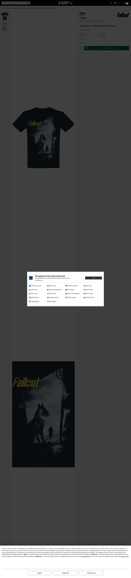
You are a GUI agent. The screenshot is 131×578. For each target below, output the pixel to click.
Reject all (65, 573)
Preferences (91, 573)
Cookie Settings (85, 556)
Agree (40, 573)
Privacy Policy (125, 556)
